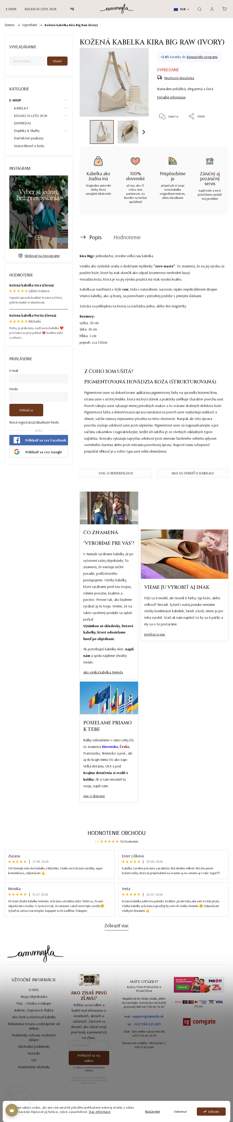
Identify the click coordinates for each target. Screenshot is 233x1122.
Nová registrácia (21, 422)
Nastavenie (152, 1111)
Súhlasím (213, 1111)
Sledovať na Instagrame (42, 255)
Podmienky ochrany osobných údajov (34, 1037)
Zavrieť (215, 131)
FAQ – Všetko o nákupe (33, 1003)
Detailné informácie (171, 97)
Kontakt (34, 1053)
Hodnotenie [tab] (127, 237)
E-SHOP (15, 100)
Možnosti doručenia (179, 78)
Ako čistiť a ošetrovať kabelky (34, 1017)
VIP (33, 1060)
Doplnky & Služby (27, 130)
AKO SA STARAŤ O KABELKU (192, 473)
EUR (182, 9)
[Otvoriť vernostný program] (11, 1110)
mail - (144, 1016)
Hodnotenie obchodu (117, 832)
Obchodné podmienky (34, 1046)
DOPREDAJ (22, 123)
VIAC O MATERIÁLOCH (116, 473)
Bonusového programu (202, 57)
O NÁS (34, 989)
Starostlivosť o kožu (29, 145)
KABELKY (21, 108)
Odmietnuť (180, 1111)
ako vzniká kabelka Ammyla (103, 672)
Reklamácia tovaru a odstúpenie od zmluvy (34, 1026)
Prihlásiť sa (26, 410)
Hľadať (57, 61)
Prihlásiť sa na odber (89, 1058)
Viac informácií (100, 1112)
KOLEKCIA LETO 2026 (30, 115)
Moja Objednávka (34, 996)
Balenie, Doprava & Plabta (33, 1010)
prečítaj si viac (154, 634)
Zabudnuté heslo (46, 422)
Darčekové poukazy (28, 138)
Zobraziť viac (116, 925)
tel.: (144, 1024)
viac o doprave (94, 796)
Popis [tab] (95, 237)
